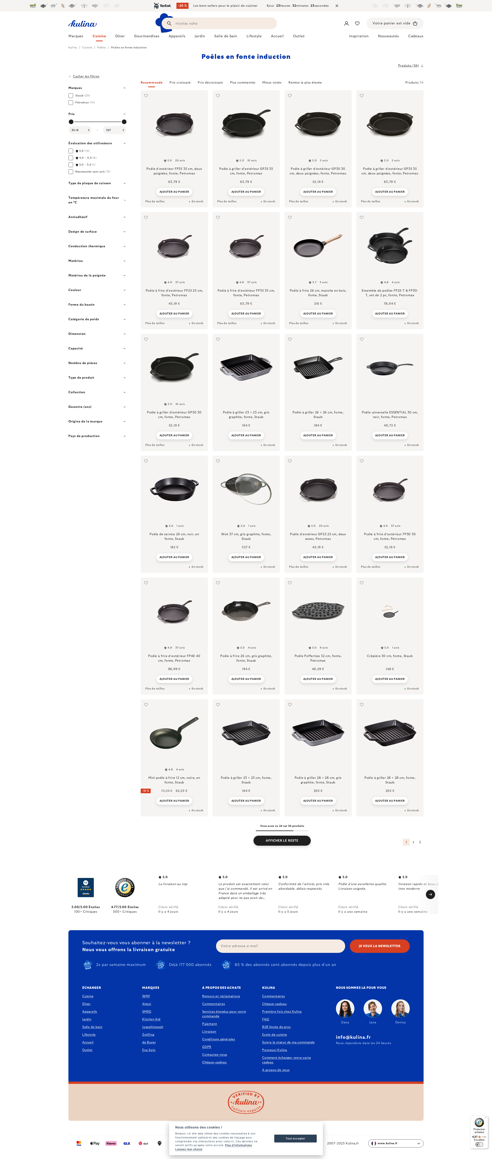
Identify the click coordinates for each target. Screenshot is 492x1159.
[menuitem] (75, 37)
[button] (282, 83)
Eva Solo (148, 1050)
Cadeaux (416, 36)
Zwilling (148, 1034)
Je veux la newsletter (380, 946)
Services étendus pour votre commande (224, 1014)
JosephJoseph (152, 1027)
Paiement (209, 1023)
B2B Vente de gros (276, 1027)
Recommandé (152, 82)
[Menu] (486, 1118)
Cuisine (88, 996)
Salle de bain (92, 1027)
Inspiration (359, 36)
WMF (146, 996)
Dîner (86, 1004)
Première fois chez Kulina (282, 1011)
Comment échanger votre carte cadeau (286, 1060)
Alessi (146, 1004)
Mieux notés (272, 82)
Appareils (89, 1011)
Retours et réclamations (221, 996)
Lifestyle (89, 1034)
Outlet (87, 1050)
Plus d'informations (238, 1145)
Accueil (88, 1042)
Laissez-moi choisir (189, 1149)
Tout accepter (295, 1138)
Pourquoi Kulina (274, 1050)
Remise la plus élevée (305, 82)
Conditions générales (218, 1039)
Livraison (209, 1031)
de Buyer (149, 1042)
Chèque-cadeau (214, 1062)
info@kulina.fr (353, 1037)
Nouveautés (388, 36)
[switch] (479, 1144)
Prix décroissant (210, 82)
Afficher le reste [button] (282, 840)
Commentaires (213, 1004)
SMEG (146, 1011)
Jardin (86, 1019)
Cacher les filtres (86, 76)
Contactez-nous (214, 1054)
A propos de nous (276, 1070)
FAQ (265, 1019)
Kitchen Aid (151, 1019)
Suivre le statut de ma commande (288, 1042)
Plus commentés (242, 82)
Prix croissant (180, 82)
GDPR (206, 1047)
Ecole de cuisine (274, 1034)
